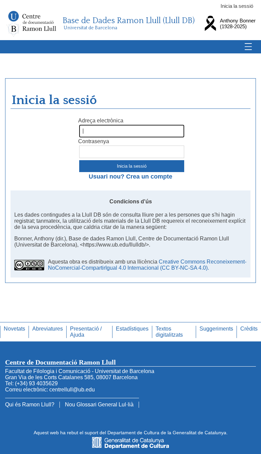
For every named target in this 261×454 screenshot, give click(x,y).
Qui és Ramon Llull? (29, 404)
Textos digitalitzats (169, 332)
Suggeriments (216, 329)
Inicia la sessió (237, 6)
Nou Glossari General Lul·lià (99, 404)
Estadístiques (132, 329)
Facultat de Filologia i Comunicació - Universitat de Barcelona (79, 371)
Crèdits (249, 329)
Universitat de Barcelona (90, 28)
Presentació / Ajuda (86, 332)
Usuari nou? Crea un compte (130, 176)
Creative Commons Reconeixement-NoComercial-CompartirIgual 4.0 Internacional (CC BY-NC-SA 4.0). (147, 265)
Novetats (14, 329)
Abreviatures (47, 329)
